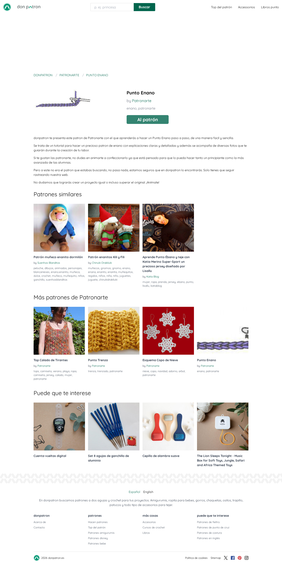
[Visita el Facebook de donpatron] (233, 558)
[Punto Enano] (222, 331)
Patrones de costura (209, 533)
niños (81, 275)
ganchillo (39, 279)
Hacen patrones (98, 522)
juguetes (125, 275)
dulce (37, 275)
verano (57, 371)
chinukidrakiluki (108, 279)
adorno (173, 371)
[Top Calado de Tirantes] (59, 331)
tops (36, 371)
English (148, 492)
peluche (38, 268)
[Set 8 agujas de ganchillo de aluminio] (113, 426)
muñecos (93, 268)
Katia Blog (152, 276)
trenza (92, 371)
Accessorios (246, 7)
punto (189, 282)
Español (134, 492)
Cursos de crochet (154, 527)
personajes (75, 268)
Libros (146, 533)
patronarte (146, 108)
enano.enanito (59, 272)
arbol (182, 371)
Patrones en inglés (208, 538)
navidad (162, 371)
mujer (146, 282)
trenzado (102, 371)
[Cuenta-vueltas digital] (59, 426)
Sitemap (216, 558)
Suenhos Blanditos (48, 262)
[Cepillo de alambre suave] (168, 426)
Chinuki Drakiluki (102, 262)
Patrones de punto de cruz (213, 527)
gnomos (106, 268)
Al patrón (147, 119)
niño (115, 275)
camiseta (46, 371)
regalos (92, 275)
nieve (146, 371)
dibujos (49, 268)
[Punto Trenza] (113, 331)
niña (109, 275)
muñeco (57, 275)
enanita (112, 272)
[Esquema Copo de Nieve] (168, 331)
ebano (181, 282)
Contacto (39, 527)
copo (153, 371)
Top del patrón (221, 7)
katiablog (156, 285)
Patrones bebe (97, 543)
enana (92, 272)
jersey (172, 282)
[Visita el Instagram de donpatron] (246, 558)
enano (132, 108)
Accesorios (149, 522)
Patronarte (141, 100)
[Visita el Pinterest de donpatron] (240, 558)
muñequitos (125, 272)
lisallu (146, 285)
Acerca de (40, 522)
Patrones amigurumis (101, 533)
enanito (101, 272)
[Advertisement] (141, 43)
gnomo (116, 268)
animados (61, 268)
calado (59, 375)
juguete (93, 279)
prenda (162, 282)
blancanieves (41, 272)
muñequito (70, 275)
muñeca (75, 272)
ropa (154, 282)
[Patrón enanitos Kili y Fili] (113, 228)
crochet (46, 275)
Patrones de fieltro (208, 522)
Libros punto (270, 7)
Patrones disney (98, 538)
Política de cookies (196, 558)
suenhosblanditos (56, 279)
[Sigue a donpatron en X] (226, 558)
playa (66, 371)
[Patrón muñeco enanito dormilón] (59, 228)
